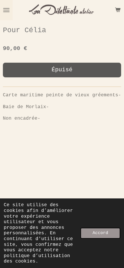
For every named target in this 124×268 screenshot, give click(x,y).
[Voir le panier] (117, 10)
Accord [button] (100, 233)
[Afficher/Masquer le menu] (6, 10)
